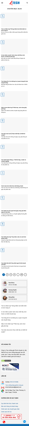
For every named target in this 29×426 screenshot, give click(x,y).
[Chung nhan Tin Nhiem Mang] (10, 367)
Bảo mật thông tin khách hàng (9, 406)
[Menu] (2, 3)
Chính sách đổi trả (6, 412)
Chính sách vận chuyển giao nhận (10, 409)
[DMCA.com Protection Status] (6, 360)
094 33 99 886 (14, 382)
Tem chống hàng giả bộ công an (14, 385)
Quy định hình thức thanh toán (9, 403)
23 (21, 274)
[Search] (27, 2)
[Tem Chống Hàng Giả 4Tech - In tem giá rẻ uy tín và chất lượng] (14, 3)
